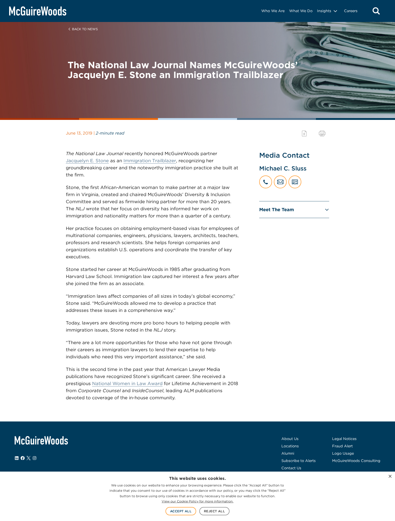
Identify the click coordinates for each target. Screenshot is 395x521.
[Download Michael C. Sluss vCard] (294, 181)
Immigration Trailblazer (149, 160)
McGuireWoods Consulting (356, 461)
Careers (351, 11)
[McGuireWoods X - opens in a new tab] (29, 458)
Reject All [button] (214, 511)
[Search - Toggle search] (376, 11)
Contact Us (291, 468)
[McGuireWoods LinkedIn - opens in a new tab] (17, 458)
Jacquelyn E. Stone (87, 160)
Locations (290, 446)
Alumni (287, 453)
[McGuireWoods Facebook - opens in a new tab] (23, 458)
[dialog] (197, 496)
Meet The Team (276, 209)
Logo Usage (343, 453)
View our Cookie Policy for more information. (197, 501)
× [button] (390, 476)
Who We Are (273, 11)
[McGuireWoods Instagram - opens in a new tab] (34, 458)
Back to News (85, 29)
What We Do (300, 11)
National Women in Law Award (127, 383)
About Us (290, 439)
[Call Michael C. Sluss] (265, 181)
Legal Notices (344, 439)
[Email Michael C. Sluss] (280, 181)
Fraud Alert (342, 446)
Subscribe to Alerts (298, 461)
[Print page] (322, 133)
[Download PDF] (304, 133)
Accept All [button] (181, 511)
